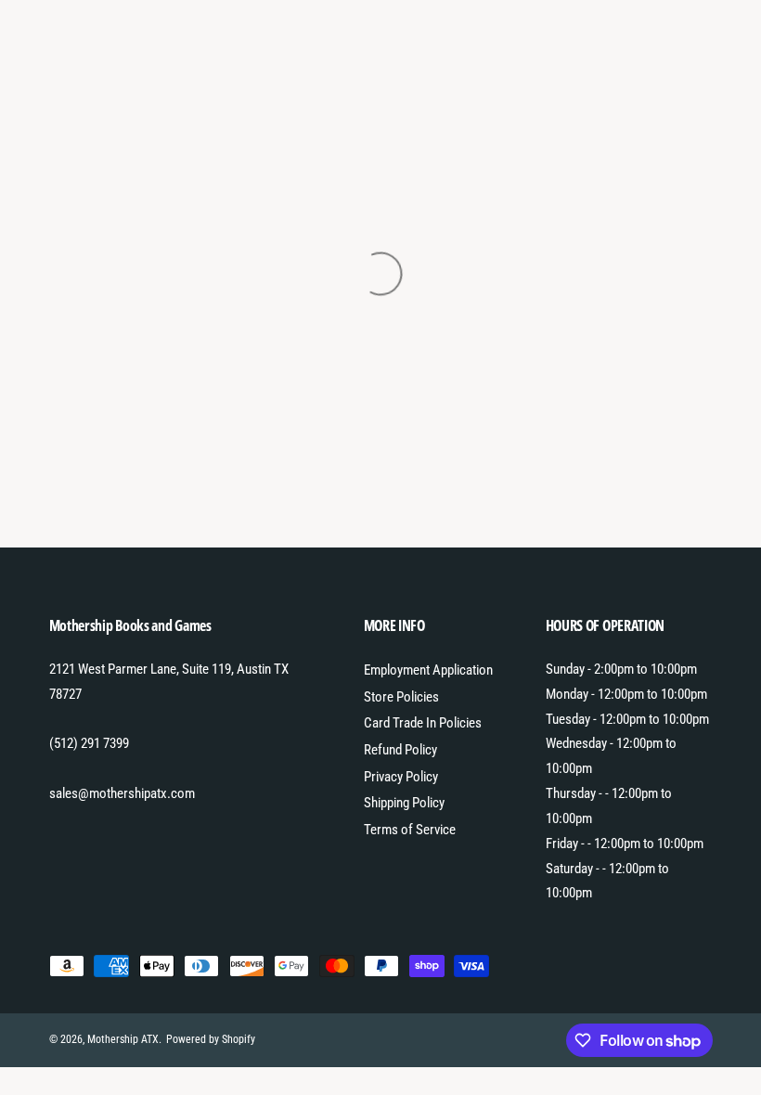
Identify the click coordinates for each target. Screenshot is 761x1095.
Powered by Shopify (210, 1039)
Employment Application (428, 670)
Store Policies (401, 697)
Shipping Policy (404, 802)
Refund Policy (400, 749)
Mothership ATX (123, 1039)
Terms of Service (410, 829)
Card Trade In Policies (423, 723)
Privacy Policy (401, 776)
